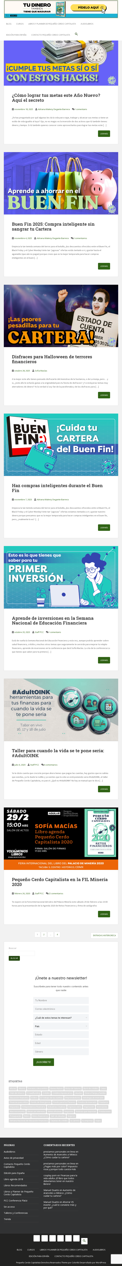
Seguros (71, 1116)
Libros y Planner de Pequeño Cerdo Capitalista (52, 23)
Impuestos (14, 1107)
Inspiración (89, 1107)
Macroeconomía (17, 1111)
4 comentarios (51, 764)
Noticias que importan (86, 1111)
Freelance (103, 1102)
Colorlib (75, 1262)
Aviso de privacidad (14, 1157)
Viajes (98, 1120)
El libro (34, 1097)
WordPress (101, 1262)
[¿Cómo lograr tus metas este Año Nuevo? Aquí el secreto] (61, 54)
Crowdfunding (33, 1093)
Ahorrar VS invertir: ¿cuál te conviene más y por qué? (60, 1204)
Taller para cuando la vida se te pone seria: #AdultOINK (58, 753)
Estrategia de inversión (93, 1097)
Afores (13, 1088)
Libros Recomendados (15, 1185)
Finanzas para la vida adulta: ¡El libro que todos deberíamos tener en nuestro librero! (60, 1179)
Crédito (46, 1093)
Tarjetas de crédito (59, 1120)
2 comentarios (80, 238)
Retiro (27, 1116)
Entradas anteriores (104, 935)
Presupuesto (15, 1116)
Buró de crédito (91, 1088)
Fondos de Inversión (87, 1102)
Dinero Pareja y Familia (95, 1093)
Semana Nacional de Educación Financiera (29, 1120)
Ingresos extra (74, 1107)
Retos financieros (40, 1116)
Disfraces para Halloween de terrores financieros (52, 359)
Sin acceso (9, 1206)
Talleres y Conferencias (16, 1212)
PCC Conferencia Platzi (15, 1200)
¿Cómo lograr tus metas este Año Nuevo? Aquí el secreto (56, 97)
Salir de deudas (58, 1116)
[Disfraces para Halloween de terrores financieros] (61, 316)
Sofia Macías (41, 370)
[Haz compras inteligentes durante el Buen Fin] (61, 445)
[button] (76, 35)
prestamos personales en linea (59, 1151)
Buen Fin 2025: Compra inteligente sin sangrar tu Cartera (53, 226)
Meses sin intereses (36, 1111)
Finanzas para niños (19, 1102)
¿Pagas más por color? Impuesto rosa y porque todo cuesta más (61, 1168)
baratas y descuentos (37, 1088)
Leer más (104, 133)
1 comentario (81, 109)
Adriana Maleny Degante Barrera (54, 109)
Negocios (68, 1111)
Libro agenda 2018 (13, 1179)
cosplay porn (50, 1175)
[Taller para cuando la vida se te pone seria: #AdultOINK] (61, 710)
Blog (8, 23)
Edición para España (16, 35)
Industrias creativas (56, 1107)
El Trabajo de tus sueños (51, 1097)
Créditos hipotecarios (62, 1093)
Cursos (20, 23)
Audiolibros (87, 23)
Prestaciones (105, 1111)
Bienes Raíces (56, 1088)
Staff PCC (39, 632)
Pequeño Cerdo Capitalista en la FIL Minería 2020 (60, 881)
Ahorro (22, 1088)
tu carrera (75, 1120)
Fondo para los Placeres (64, 1102)
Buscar (13, 948)
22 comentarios (55, 893)
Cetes (103, 1088)
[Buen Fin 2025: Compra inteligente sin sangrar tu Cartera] (61, 183)
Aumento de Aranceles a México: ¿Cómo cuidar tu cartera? (60, 1156)
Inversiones (102, 1107)
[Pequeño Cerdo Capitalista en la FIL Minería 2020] (61, 838)
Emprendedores (72, 1097)
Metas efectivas (55, 1111)
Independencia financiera (33, 1107)
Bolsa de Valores (73, 1088)
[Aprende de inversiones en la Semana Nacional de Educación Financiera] (61, 577)
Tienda (7, 1219)
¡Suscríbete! (43, 1062)
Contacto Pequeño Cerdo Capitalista (50, 35)
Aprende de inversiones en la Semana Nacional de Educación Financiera (53, 620)
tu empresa (87, 1120)
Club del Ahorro (17, 1093)
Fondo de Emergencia (40, 1102)
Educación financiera (19, 1097)
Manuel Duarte (51, 1190)
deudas (78, 1093)
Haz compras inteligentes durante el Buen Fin (57, 488)
